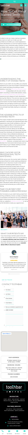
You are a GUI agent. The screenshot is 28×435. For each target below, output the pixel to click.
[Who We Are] (17, 431)
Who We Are (17, 433)
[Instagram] (7, 391)
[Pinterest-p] (15, 391)
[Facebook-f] (12, 391)
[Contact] (24, 431)
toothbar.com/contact (17, 201)
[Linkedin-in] (18, 391)
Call (2, 433)
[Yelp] (21, 391)
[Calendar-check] (25, 5)
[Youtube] (10, 391)
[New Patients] (9, 431)
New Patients (9, 433)
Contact (24, 433)
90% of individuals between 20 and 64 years (12, 94)
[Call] (3, 431)
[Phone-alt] (21, 5)
